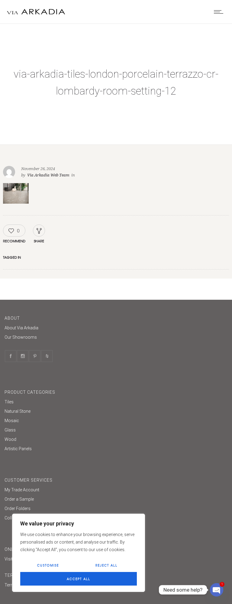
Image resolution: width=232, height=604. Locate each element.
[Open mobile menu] (220, 12)
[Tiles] (111, 402)
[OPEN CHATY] (216, 589)
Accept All (78, 579)
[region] (78, 553)
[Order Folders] (111, 509)
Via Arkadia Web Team (48, 175)
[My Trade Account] (111, 490)
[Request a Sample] (111, 500)
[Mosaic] (111, 421)
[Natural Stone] (111, 412)
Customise (48, 565)
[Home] (36, 16)
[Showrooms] (111, 337)
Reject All (106, 565)
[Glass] (111, 430)
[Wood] (111, 440)
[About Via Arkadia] (111, 328)
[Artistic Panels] (111, 449)
